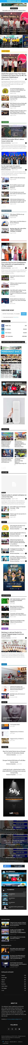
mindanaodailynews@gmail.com (14, 1019)
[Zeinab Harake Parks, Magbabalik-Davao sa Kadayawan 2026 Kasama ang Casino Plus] (5, 98)
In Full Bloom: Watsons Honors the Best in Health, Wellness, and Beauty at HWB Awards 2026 (18, 558)
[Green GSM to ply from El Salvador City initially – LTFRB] (5, 508)
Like (26, 325)
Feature (3, 41)
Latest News (4, 71)
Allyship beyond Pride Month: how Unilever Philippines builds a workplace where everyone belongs (6, 444)
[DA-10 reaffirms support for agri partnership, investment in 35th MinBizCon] (5, 186)
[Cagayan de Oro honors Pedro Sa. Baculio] (14, 713)
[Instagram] (15, 1029)
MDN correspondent (5, 79)
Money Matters (4, 218)
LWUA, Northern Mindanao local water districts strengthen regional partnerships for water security (18, 201)
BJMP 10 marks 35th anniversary (17, 177)
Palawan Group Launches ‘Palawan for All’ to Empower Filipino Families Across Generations (18, 924)
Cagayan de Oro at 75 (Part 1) (17, 738)
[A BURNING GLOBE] (14, 856)
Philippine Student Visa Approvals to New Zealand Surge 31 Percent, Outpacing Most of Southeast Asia (18, 112)
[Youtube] (19, 1029)
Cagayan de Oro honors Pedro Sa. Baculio (12, 718)
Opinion (14, 824)
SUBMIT (23, 313)
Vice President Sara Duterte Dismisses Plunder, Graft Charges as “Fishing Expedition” (18, 964)
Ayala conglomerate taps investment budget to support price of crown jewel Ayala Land (7, 460)
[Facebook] (8, 1029)
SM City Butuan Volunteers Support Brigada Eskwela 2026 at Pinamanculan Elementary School (20, 444)
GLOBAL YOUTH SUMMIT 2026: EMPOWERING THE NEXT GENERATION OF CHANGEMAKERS (18, 931)
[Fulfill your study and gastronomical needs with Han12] (5, 285)
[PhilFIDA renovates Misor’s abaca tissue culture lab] (14, 131)
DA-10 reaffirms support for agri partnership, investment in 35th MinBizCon (17, 186)
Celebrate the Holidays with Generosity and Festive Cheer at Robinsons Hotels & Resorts (17, 688)
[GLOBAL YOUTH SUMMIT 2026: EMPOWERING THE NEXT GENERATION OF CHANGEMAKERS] (5, 931)
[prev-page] (2, 118)
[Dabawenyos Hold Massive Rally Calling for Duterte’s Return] (5, 622)
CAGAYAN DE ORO (5, 163)
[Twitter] (12, 1029)
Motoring (3, 492)
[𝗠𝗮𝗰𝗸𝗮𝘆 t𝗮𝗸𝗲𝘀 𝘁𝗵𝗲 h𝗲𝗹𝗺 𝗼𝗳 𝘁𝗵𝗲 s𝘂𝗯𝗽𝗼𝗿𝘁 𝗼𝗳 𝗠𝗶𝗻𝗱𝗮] (5, 230)
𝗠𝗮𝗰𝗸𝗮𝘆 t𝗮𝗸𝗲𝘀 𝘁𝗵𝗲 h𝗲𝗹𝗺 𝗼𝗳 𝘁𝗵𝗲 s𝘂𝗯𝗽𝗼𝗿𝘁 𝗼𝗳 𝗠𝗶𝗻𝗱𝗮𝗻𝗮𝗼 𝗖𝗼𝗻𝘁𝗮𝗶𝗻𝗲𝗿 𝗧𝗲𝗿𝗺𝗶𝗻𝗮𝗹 (18, 230)
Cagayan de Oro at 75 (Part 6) (17, 731)
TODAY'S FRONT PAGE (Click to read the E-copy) (13, 342)
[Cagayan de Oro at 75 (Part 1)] (5, 740)
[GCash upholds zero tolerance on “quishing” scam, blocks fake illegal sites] (5, 300)
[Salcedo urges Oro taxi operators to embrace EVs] (5, 515)
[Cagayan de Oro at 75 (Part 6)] (5, 733)
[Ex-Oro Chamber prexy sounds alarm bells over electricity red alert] (5, 194)
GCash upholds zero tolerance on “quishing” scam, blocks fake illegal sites (18, 300)
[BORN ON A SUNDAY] (14, 827)
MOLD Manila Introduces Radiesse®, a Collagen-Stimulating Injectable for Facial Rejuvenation (18, 105)
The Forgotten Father (15, 724)
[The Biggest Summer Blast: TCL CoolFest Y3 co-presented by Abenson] (5, 551)
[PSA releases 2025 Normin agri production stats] (5, 216)
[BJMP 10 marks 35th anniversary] (5, 179)
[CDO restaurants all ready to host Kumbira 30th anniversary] (5, 527)
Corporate (4, 439)
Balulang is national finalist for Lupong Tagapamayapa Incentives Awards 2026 (12, 634)
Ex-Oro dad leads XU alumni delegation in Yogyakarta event (11, 167)
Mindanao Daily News (6, 142)
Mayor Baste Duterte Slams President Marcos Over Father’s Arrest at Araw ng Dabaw (17, 608)
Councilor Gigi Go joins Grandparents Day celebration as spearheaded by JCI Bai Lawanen (13, 264)
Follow (25, 329)
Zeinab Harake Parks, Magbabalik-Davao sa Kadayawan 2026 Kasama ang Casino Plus (18, 98)
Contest (3, 651)
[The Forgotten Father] (5, 726)
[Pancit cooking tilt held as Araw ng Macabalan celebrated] (5, 534)
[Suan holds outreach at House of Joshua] (5, 278)
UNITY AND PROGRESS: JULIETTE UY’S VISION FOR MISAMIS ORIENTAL (17, 600)
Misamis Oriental (5, 136)
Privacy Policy (15, 317)
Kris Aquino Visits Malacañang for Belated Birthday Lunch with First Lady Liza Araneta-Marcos (17, 957)
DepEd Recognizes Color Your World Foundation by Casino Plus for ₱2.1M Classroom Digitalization (13, 75)
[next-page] (5, 118)
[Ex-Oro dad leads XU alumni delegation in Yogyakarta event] (14, 158)
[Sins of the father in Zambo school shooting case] (14, 841)
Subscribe (24, 336)
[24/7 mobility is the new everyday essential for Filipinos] (5, 939)
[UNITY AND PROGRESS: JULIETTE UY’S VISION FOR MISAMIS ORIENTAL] (5, 601)
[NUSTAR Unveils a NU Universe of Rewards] (5, 696)
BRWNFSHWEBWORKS (5, 1039)
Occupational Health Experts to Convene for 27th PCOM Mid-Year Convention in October (17, 90)
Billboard (3, 260)
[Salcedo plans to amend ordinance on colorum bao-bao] (14, 484)
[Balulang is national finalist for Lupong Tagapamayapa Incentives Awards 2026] (14, 646)
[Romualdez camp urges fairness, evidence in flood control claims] (5, 950)
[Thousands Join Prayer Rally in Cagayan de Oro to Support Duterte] (5, 615)
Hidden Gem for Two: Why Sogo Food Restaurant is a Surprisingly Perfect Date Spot (13, 680)
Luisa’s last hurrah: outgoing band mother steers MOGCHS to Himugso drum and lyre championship (14, 771)
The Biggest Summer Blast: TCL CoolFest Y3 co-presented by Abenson (17, 550)
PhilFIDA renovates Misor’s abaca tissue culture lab (12, 140)
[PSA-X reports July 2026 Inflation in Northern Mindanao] (5, 223)
